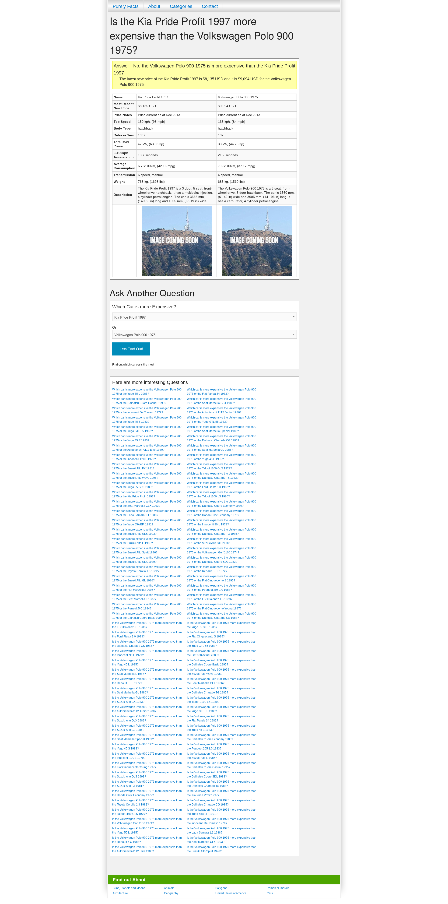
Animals (169, 888)
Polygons (221, 888)
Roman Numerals (278, 888)
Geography (171, 893)
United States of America (230, 893)
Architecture (120, 893)
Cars (270, 893)
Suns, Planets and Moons (129, 888)
